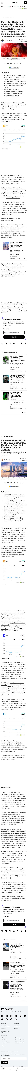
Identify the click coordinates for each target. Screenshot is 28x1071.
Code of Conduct (6, 1041)
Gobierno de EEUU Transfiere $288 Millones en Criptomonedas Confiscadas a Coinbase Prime (17, 946)
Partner (3, 1023)
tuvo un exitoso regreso (13, 198)
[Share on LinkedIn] (8, 63)
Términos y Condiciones (20, 1039)
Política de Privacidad (20, 1041)
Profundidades (5, 1026)
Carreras (17, 1043)
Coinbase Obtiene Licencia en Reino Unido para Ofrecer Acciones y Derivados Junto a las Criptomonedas (17, 984)
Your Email (6, 329)
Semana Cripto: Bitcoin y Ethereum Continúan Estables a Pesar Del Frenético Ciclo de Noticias (17, 245)
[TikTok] (2, 1019)
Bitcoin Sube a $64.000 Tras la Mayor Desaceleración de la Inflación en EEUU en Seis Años (17, 359)
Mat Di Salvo (9, 40)
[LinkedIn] (16, 1016)
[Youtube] (7, 1019)
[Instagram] (7, 1016)
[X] (2, 1016)
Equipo (3, 1037)
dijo (9, 270)
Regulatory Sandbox (8, 837)
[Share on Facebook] (14, 63)
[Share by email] (11, 63)
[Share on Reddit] (17, 63)
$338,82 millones (10, 759)
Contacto (4, 1043)
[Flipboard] (11, 1019)
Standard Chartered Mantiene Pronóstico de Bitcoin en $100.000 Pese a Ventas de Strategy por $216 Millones (17, 965)
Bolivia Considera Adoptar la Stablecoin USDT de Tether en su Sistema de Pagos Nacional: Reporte (17, 377)
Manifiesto (4, 1039)
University (17, 1026)
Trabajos (4, 1045)
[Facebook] (21, 1016)
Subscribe (4, 1062)
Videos (16, 1028)
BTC (2, 6)
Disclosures (17, 1037)
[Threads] (11, 1016)
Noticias (16, 1023)
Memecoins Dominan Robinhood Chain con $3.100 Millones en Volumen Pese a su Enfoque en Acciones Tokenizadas (16, 396)
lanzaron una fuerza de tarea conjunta (12, 855)
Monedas (3, 1028)
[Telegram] (16, 1019)
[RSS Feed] (25, 1016)
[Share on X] (5, 63)
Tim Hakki (8, 459)
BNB (23, 6)
